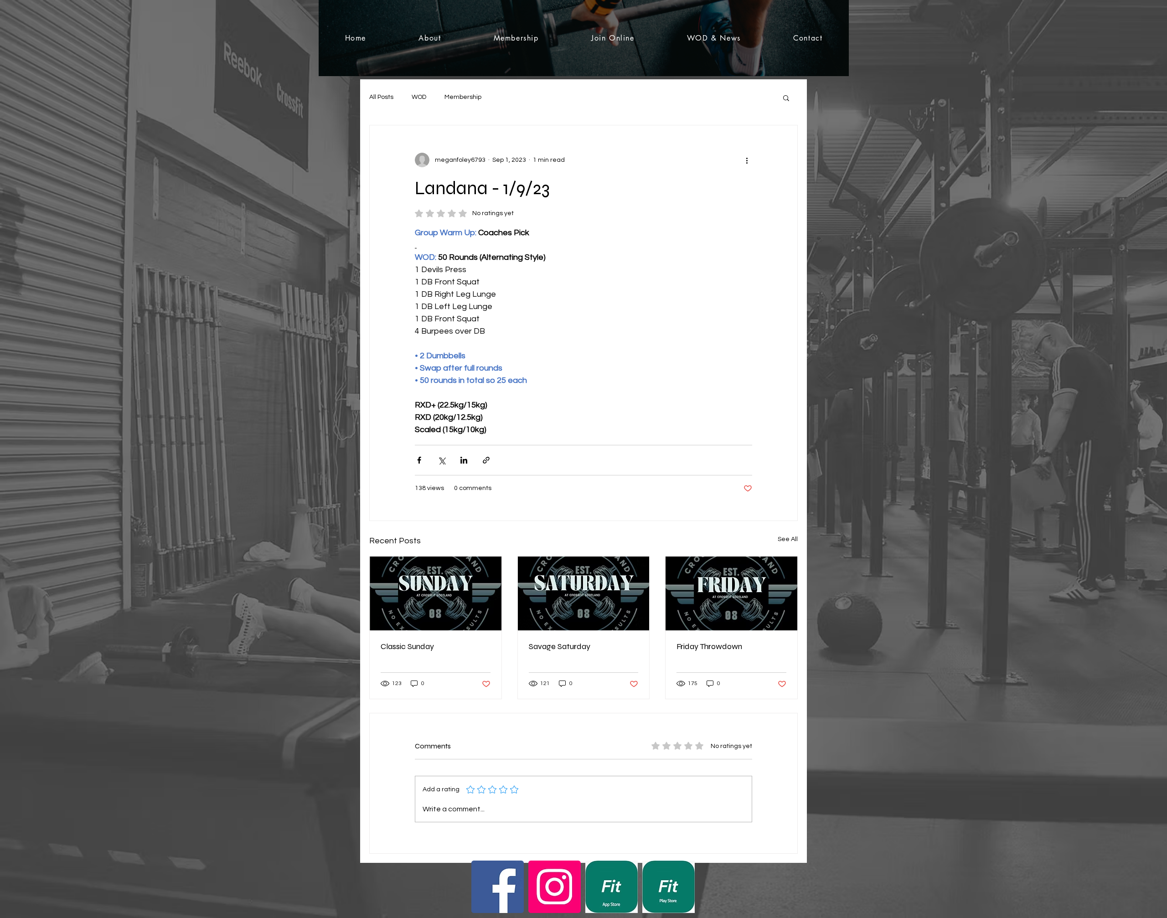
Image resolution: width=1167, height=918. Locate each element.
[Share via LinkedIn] (464, 460)
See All (788, 539)
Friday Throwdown (709, 646)
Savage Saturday (559, 646)
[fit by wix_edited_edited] (611, 887)
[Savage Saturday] (584, 593)
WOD (419, 97)
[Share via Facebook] (419, 460)
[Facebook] (497, 887)
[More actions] (746, 160)
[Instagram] (554, 887)
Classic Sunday (407, 646)
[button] (786, 97)
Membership (462, 97)
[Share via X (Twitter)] (441, 460)
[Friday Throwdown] (731, 593)
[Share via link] (486, 460)
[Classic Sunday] (435, 593)
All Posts (381, 97)
